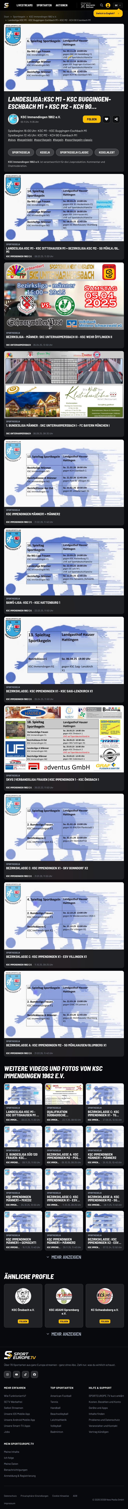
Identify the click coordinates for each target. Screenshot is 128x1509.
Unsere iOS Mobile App (17, 1413)
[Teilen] (116, 119)
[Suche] (101, 5)
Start (6, 16)
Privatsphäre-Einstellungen (34, 1495)
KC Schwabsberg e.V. (105, 1310)
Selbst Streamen (13, 1407)
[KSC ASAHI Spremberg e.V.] (64, 1296)
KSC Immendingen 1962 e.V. (43, 16)
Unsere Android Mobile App (19, 1419)
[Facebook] (34, 1374)
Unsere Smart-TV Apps (17, 1425)
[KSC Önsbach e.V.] (23, 1296)
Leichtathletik (58, 1419)
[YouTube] (16, 1374)
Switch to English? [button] (105, 11)
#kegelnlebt (25, 139)
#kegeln (58, 139)
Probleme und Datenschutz (104, 1419)
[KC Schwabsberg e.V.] (105, 1296)
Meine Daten (11, 1463)
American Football (60, 1395)
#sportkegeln (43, 139)
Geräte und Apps (98, 1407)
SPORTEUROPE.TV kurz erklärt (106, 1395)
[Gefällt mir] (106, 119)
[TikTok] (25, 1374)
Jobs (7, 1431)
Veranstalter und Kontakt (103, 1425)
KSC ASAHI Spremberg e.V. (64, 1311)
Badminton (56, 1431)
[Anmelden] (108, 5)
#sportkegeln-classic (78, 139)
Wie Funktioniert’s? (15, 1395)
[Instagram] (7, 1374)
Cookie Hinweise (60, 1495)
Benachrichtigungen (16, 1469)
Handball (55, 1407)
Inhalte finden (97, 1413)
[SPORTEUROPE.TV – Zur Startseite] (6, 5)
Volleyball (55, 1425)
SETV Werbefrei (13, 1401)
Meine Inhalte (11, 1451)
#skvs (12, 139)
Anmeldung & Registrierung (20, 1475)
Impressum (9, 1503)
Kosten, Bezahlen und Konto (105, 1401)
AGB (75, 1495)
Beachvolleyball (59, 1413)
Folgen (91, 119)
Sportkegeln (19, 16)
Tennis (54, 1401)
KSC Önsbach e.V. (23, 1310)
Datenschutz (10, 1495)
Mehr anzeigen (66, 1257)
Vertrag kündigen (98, 1431)
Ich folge (9, 1457)
